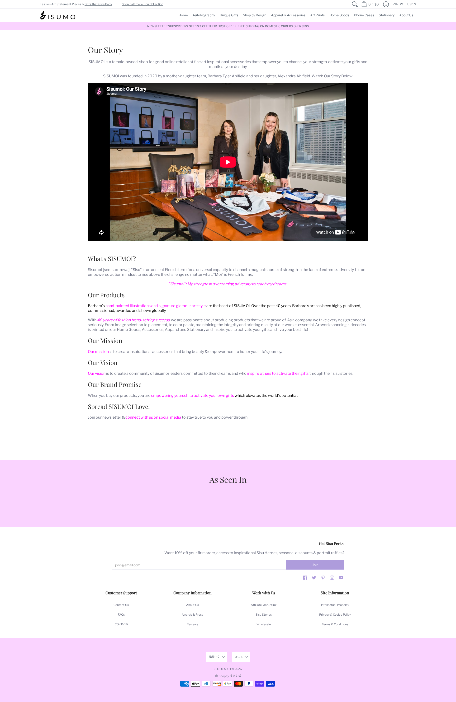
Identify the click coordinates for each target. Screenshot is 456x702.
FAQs (121, 614)
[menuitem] (355, 4)
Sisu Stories (264, 614)
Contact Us (121, 605)
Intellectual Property (335, 605)
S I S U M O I (222, 669)
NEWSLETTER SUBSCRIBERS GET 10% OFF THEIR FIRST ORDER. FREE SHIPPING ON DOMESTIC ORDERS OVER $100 (228, 26)
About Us (192, 605)
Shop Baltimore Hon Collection (142, 4)
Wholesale (263, 624)
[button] (370, 4)
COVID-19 (121, 624)
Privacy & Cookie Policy (335, 614)
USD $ (411, 4)
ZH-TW (398, 4)
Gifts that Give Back (98, 4)
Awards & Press (192, 614)
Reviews (192, 624)
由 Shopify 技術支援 (228, 676)
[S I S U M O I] (59, 15)
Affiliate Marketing (263, 605)
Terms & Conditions (335, 624)
